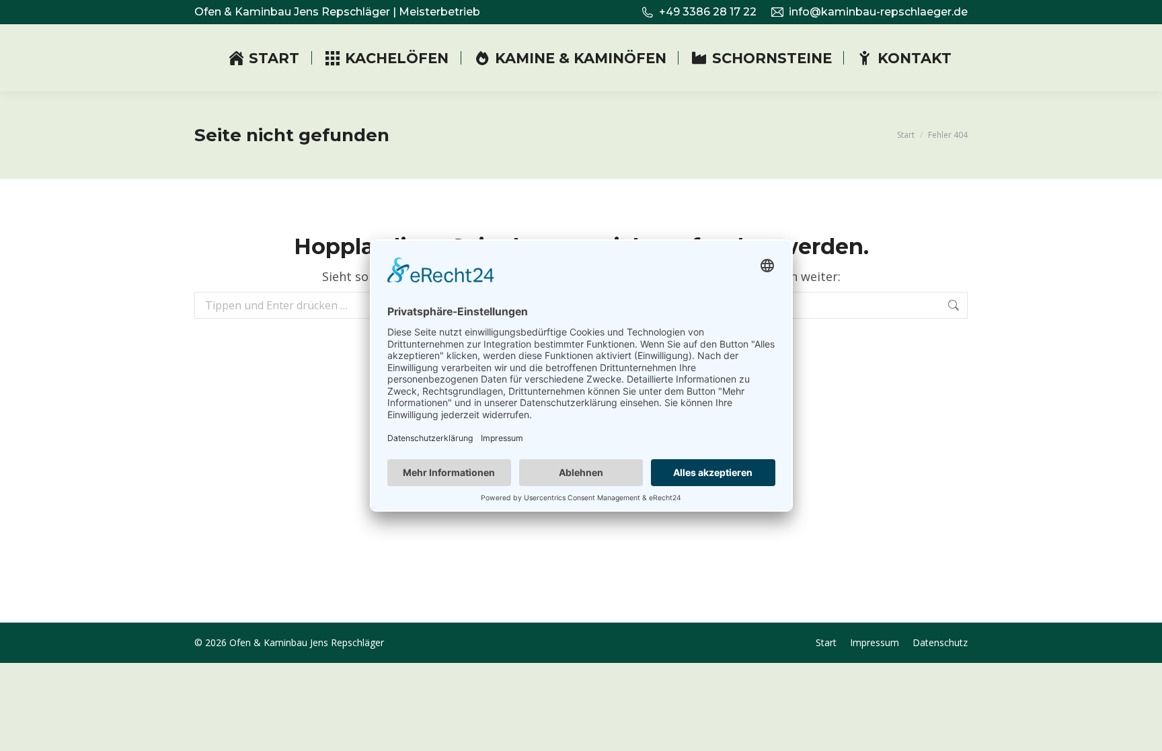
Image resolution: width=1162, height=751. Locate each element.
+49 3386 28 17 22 (708, 11)
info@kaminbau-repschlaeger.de (878, 11)
